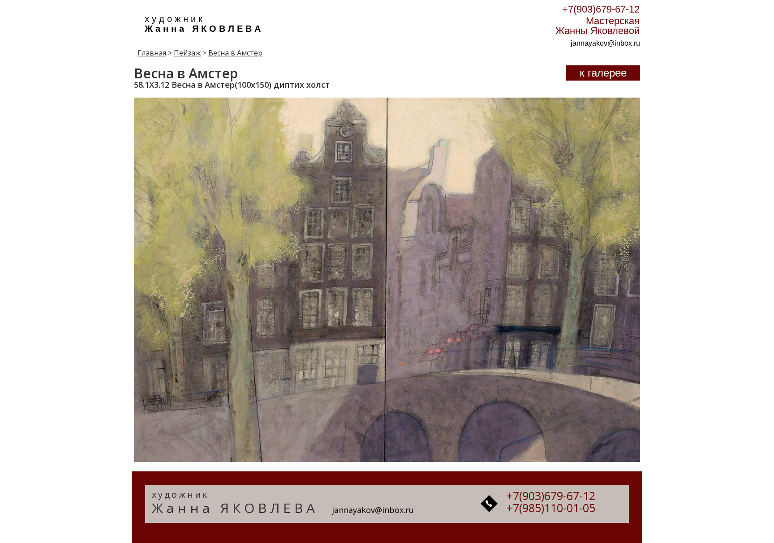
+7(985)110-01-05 (551, 507)
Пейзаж (187, 53)
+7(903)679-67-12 (601, 9)
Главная (152, 53)
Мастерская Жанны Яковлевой (597, 25)
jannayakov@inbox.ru (605, 43)
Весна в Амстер (235, 53)
